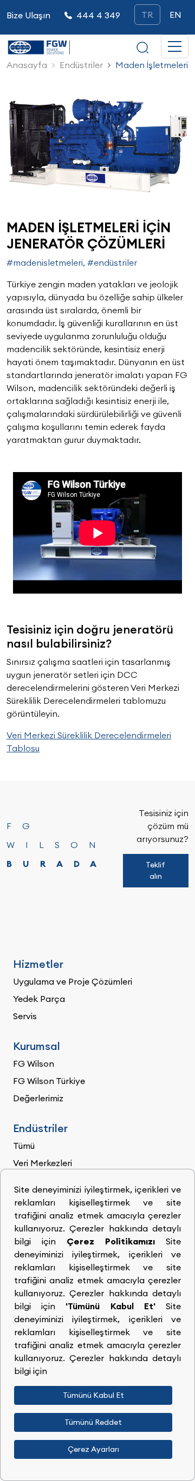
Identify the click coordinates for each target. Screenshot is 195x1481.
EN (175, 14)
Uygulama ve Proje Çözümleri (72, 981)
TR (147, 14)
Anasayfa (26, 64)
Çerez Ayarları (93, 1449)
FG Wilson (33, 1063)
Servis (25, 1016)
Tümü (24, 1145)
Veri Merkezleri (42, 1162)
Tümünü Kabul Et (93, 1395)
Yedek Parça (39, 998)
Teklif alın (155, 870)
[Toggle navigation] (174, 46)
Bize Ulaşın (28, 15)
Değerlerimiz (38, 1098)
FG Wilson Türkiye (49, 1080)
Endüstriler (81, 64)
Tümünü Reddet (93, 1422)
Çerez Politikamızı (116, 1241)
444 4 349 (98, 15)
